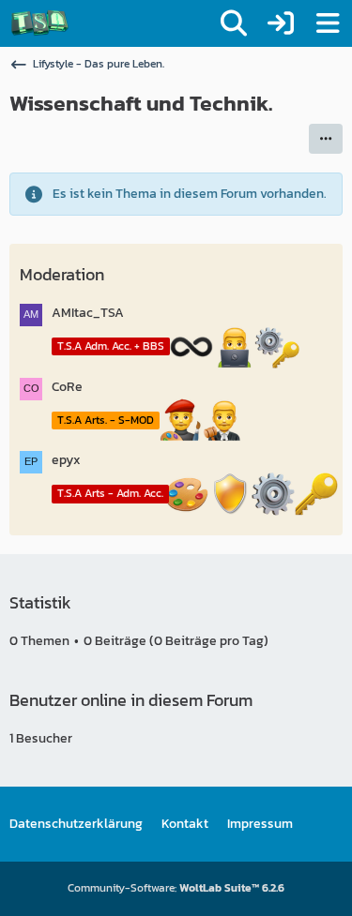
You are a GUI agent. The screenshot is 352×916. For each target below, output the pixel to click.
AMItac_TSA (88, 313)
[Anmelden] (280, 23)
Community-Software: (176, 887)
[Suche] (234, 23)
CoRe (67, 387)
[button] (326, 139)
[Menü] (327, 23)
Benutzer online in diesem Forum (131, 700)
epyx (66, 460)
